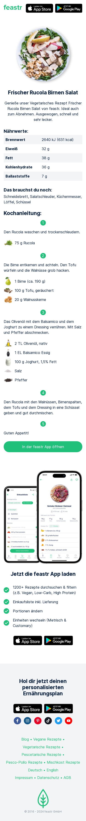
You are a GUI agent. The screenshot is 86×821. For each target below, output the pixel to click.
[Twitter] (58, 720)
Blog (25, 739)
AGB (67, 777)
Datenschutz (48, 777)
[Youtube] (68, 720)
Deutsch (35, 770)
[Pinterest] (38, 720)
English (52, 770)
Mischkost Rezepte (63, 762)
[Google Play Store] (69, 8)
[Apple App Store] (39, 8)
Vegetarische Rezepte (41, 747)
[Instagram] (27, 720)
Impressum (24, 777)
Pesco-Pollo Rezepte (24, 762)
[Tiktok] (48, 720)
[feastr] (13, 8)
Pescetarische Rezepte (41, 754)
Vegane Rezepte (47, 739)
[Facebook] (17, 720)
